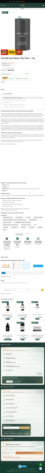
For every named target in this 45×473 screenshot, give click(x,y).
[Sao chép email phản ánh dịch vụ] (41, 366)
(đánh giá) (7, 68)
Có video (25, 272)
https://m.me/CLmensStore (11, 210)
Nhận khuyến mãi (25, 427)
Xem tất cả (27, 73)
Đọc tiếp (22, 339)
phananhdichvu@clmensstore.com (13, 366)
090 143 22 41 (8, 354)
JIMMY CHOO (10, 63)
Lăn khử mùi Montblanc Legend (22, 336)
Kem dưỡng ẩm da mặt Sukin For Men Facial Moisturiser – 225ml (8, 315)
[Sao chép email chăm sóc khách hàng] (41, 358)
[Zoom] (2, 54)
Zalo (36, 457)
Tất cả (3, 272)
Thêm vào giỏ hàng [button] (7, 339)
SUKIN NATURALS (7, 312)
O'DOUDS (37, 312)
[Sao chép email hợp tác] (41, 362)
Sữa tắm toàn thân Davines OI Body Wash (8, 336)
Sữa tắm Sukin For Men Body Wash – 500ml (22, 315)
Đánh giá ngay (38, 265)
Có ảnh (29, 272)
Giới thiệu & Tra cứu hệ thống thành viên (30, 452)
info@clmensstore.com (11, 362)
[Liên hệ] (40, 464)
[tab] (19, 234)
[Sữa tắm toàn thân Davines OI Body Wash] (8, 327)
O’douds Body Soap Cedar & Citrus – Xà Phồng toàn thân (37, 336)
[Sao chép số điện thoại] (41, 354)
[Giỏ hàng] (43, 5)
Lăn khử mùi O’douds (37, 314)
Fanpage (41, 457)
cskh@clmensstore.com (11, 358)
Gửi (42, 290)
